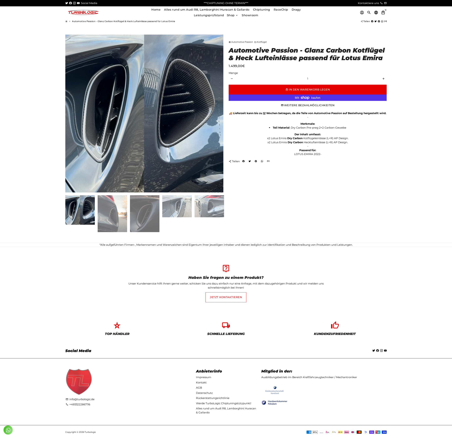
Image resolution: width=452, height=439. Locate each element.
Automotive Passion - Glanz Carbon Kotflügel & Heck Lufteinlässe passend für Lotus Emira (123, 21)
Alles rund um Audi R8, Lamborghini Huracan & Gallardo (206, 9)
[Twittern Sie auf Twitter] (375, 21)
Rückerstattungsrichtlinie (212, 398)
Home (155, 9)
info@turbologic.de (80, 399)
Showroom (250, 15)
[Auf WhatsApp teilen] (382, 21)
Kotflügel (260, 42)
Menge (233, 73)
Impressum (203, 377)
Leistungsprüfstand (209, 15)
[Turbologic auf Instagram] (74, 3)
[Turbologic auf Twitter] (66, 3)
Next (219, 113)
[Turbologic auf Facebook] (70, 3)
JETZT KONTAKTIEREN (226, 297)
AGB (199, 387)
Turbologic (90, 432)
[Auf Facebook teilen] (372, 21)
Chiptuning (261, 9)
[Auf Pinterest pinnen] (379, 21)
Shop (232, 15)
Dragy (296, 9)
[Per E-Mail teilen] (386, 21)
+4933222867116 (78, 404)
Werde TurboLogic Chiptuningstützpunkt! (223, 403)
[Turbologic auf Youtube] (78, 3)
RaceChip (281, 9)
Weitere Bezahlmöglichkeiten (309, 105)
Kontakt (201, 382)
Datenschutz (204, 393)
